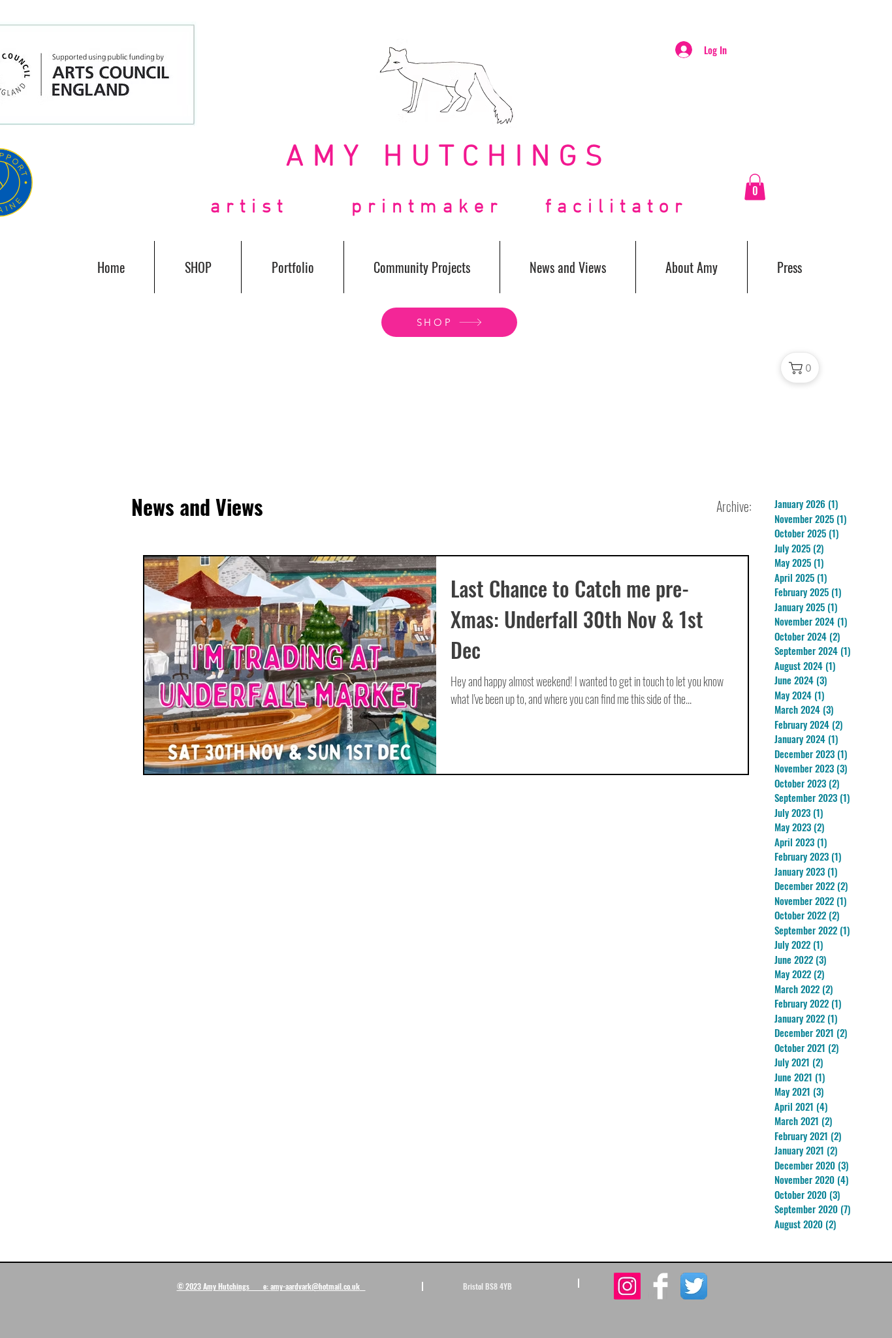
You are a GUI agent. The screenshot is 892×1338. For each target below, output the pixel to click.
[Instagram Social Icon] (627, 1286)
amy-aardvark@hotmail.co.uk (315, 1286)
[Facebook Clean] (660, 1286)
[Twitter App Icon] (693, 1286)
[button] (755, 187)
